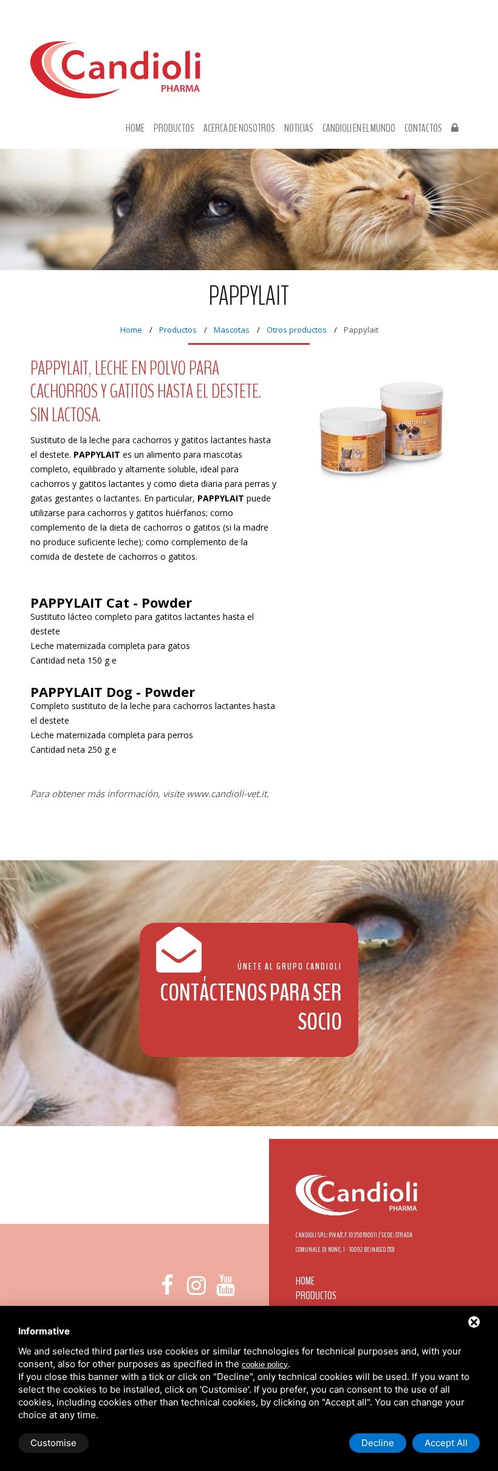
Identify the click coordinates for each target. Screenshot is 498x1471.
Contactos (423, 128)
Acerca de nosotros (239, 128)
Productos (174, 128)
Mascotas (232, 329)
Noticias (298, 128)
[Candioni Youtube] (226, 1285)
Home (135, 128)
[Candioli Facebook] (167, 1285)
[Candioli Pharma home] (115, 81)
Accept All (446, 1443)
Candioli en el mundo (358, 128)
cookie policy (265, 1364)
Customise (53, 1443)
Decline (377, 1443)
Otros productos (297, 329)
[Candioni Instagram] (196, 1285)
